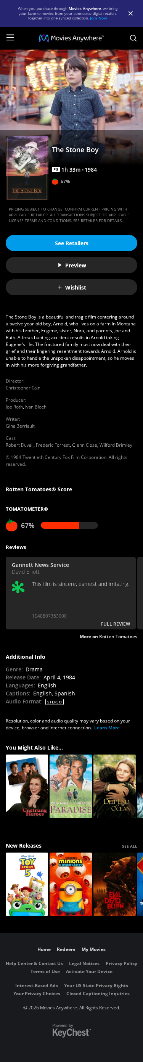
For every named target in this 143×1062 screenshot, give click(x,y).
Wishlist (75, 287)
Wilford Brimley (116, 445)
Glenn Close (84, 445)
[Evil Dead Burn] (114, 884)
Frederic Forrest (53, 445)
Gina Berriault (20, 426)
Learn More (107, 727)
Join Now (98, 18)
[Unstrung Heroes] (27, 786)
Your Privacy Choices (36, 993)
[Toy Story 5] (27, 884)
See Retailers (71, 243)
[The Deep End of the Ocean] (114, 786)
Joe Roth (14, 407)
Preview (75, 265)
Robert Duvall (20, 445)
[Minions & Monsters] (71, 884)
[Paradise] (71, 786)
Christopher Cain (23, 388)
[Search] (133, 38)
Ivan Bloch (36, 407)
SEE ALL (129, 846)
